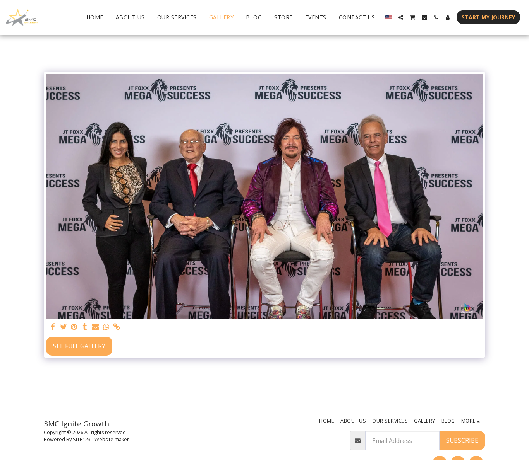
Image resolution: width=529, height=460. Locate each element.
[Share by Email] (96, 327)
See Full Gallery (79, 346)
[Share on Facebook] (53, 327)
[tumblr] (85, 327)
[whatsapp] (106, 327)
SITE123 (82, 439)
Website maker (111, 439)
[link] (116, 327)
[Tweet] (63, 327)
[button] (400, 17)
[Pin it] (74, 327)
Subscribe (462, 440)
